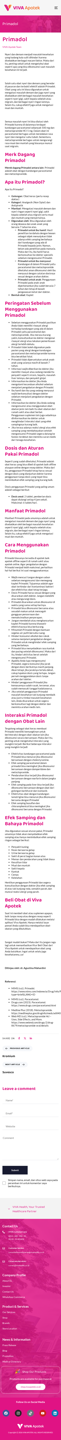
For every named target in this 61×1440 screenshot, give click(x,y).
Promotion (8, 1356)
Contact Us (8, 1291)
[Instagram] (18, 1413)
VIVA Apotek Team (11, 47)
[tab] (30, 1209)
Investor (6, 1286)
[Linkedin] (55, 1413)
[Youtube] (42, 1413)
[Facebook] (6, 1413)
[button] (30, 1209)
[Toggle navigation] (49, 7)
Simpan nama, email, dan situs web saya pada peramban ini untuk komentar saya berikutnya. (33, 1183)
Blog (4, 1350)
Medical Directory (11, 1361)
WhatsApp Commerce (13, 1297)
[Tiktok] (30, 1413)
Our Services (8, 1312)
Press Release (9, 1345)
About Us (7, 1280)
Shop (4, 1317)
